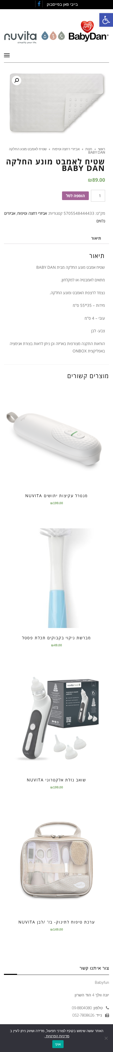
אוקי (58, 1044)
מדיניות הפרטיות (57, 1036)
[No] (106, 1038)
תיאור (96, 238)
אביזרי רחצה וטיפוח (32, 213)
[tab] (96, 238)
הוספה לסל (75, 195)
